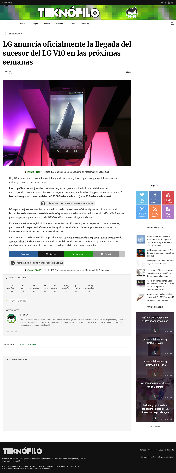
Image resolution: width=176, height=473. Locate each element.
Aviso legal (152, 450)
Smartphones (15, 33)
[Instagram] (172, 2)
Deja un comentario (27, 345)
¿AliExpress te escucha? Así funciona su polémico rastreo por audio (160, 253)
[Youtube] (168, 2)
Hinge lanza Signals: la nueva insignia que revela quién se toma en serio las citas (160, 273)
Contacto (170, 450)
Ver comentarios (18, 301)
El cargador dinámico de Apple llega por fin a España (160, 262)
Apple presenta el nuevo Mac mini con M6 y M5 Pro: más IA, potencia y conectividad (160, 297)
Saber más (104, 172)
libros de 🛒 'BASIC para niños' (37, 322)
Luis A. (9, 71)
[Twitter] (162, 2)
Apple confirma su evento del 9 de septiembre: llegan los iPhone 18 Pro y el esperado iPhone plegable (160, 241)
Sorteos (143, 450)
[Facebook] (165, 2)
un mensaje (45, 469)
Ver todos (154, 426)
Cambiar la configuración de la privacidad (157, 457)
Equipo (162, 450)
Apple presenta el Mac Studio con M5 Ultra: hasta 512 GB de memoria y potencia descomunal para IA (160, 285)
